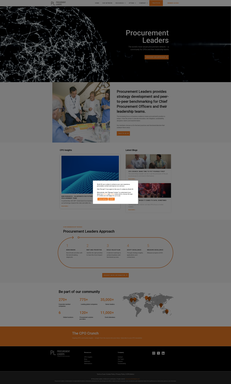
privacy (105, 194)
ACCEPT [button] (111, 199)
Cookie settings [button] (103, 199)
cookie (112, 194)
